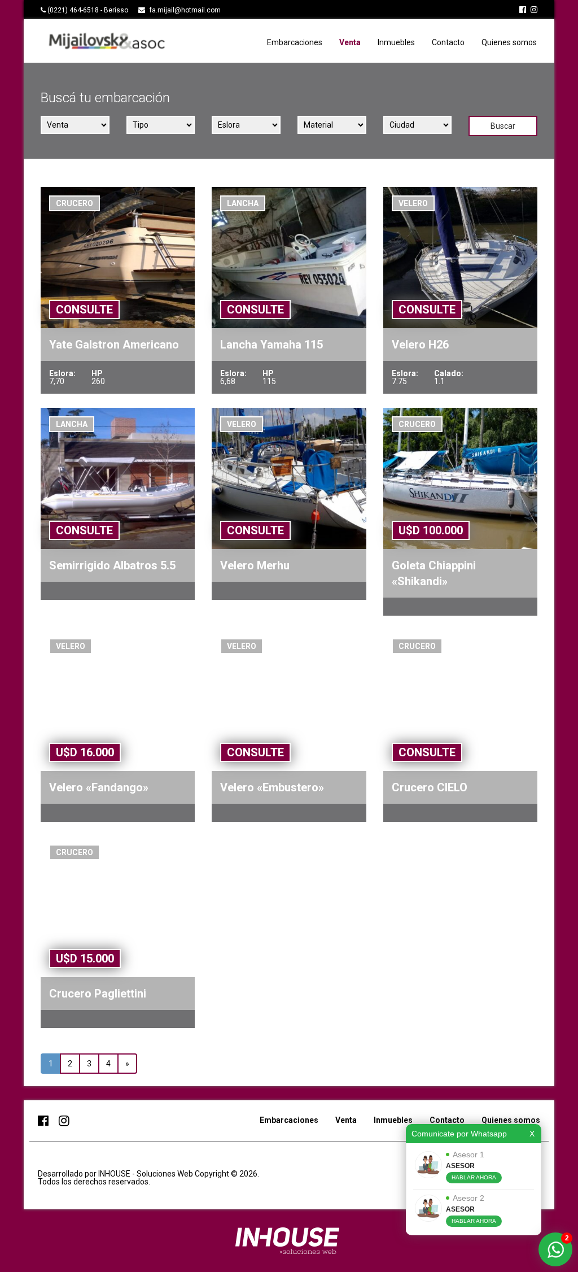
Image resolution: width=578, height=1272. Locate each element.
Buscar (503, 125)
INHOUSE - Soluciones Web (146, 1173)
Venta (350, 42)
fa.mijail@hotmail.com (185, 10)
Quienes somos (509, 42)
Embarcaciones (294, 42)
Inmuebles (396, 42)
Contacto (448, 42)
